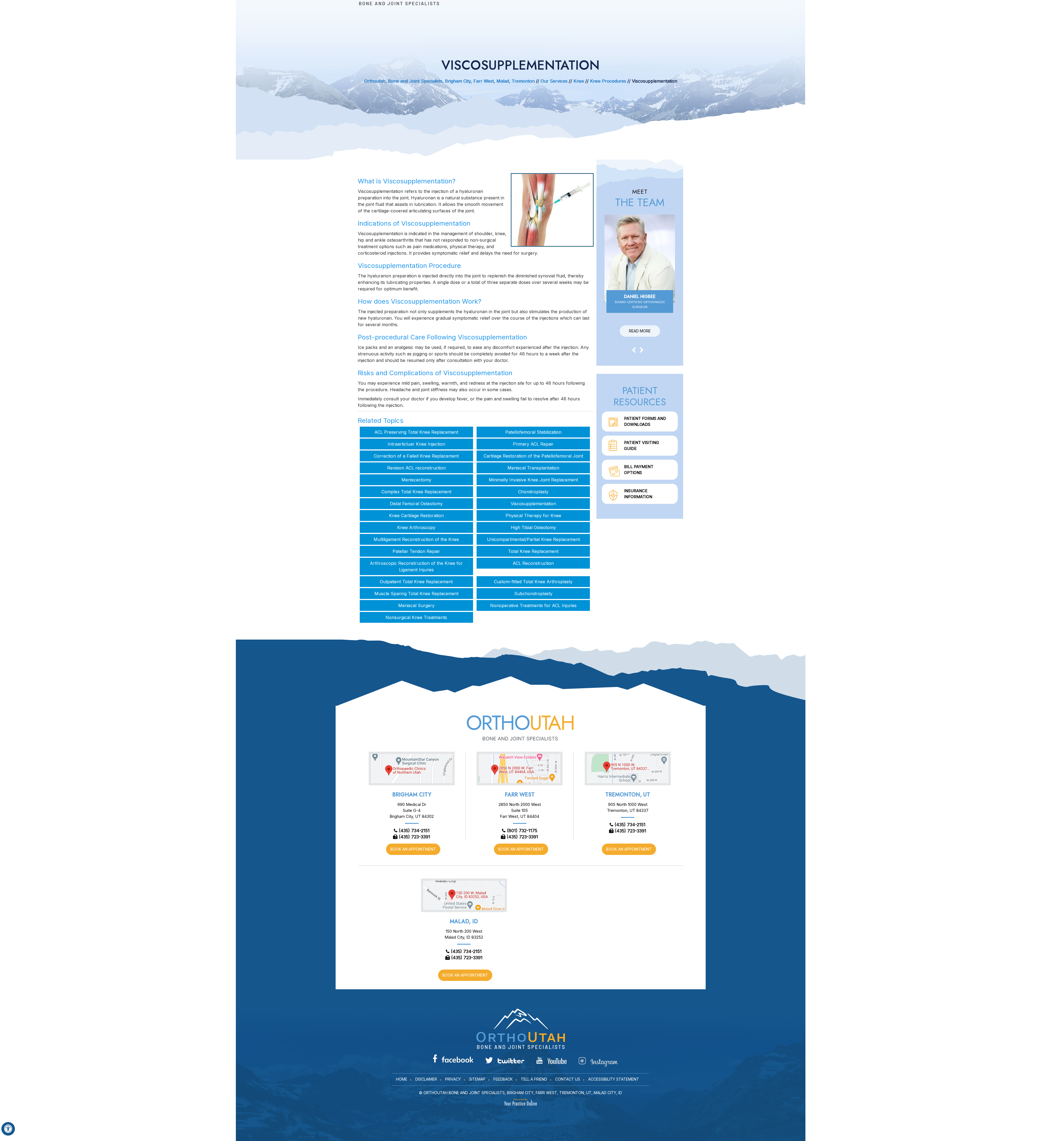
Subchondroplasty (533, 593)
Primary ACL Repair (533, 444)
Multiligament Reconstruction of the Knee (416, 539)
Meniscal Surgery (416, 605)
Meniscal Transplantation (533, 468)
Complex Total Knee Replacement (416, 491)
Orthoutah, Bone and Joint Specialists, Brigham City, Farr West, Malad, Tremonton (449, 81)
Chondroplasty (533, 491)
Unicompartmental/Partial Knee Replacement (533, 539)
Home (401, 1079)
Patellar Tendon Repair (416, 551)
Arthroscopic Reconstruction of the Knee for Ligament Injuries (416, 566)
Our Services (554, 81)
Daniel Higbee (640, 301)
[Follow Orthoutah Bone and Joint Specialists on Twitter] (505, 1060)
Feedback (503, 1079)
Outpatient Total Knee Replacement (416, 581)
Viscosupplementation (533, 503)
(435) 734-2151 (414, 830)
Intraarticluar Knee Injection (416, 444)
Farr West (520, 795)
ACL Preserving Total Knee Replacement (416, 432)
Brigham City (411, 795)
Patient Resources (639, 396)
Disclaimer (426, 1079)
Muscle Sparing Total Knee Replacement (416, 593)
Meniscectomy (416, 479)
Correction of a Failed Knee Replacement (416, 456)
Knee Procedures (608, 81)
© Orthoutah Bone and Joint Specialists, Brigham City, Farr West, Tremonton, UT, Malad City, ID (520, 1092)
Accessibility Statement (613, 1079)
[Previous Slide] (634, 349)
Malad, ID (464, 921)
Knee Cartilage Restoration (416, 515)
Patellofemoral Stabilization (533, 432)
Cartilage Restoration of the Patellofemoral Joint (533, 456)
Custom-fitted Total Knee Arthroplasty (533, 581)
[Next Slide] (641, 349)
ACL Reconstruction (533, 563)
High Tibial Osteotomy (533, 527)
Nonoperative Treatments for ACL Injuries (533, 605)
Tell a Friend (534, 1079)
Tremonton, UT (627, 795)
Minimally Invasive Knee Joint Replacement (533, 479)
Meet (639, 198)
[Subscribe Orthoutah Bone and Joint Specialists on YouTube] (551, 1060)
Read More (640, 331)
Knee (578, 81)
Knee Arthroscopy (416, 527)
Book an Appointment (413, 849)
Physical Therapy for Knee (533, 515)
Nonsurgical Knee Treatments (416, 617)
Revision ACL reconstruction (416, 468)
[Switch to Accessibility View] (8, 1129)
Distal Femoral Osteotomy (416, 503)
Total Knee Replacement (533, 551)
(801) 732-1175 (522, 830)
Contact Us (567, 1079)
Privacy (453, 1079)
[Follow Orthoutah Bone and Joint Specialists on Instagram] (598, 1062)
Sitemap (477, 1079)
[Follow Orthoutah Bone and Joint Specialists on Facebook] (453, 1058)
